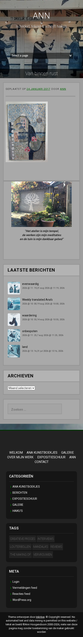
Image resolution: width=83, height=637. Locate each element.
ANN (41, 16)
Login (15, 581)
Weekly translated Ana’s (37, 299)
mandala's (40, 546)
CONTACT (42, 462)
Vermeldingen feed (24, 587)
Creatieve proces (22, 538)
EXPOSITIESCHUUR (51, 457)
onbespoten (29, 331)
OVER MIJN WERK (20, 457)
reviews (56, 546)
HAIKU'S (17, 510)
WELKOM (16, 452)
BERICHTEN (19, 492)
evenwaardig (30, 283)
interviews (46, 538)
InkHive (40, 616)
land (25, 346)
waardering (29, 315)
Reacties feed (21, 593)
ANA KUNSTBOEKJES (42, 452)
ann (63, 88)
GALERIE (67, 452)
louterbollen (20, 546)
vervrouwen (42, 554)
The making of (20, 554)
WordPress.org (21, 599)
